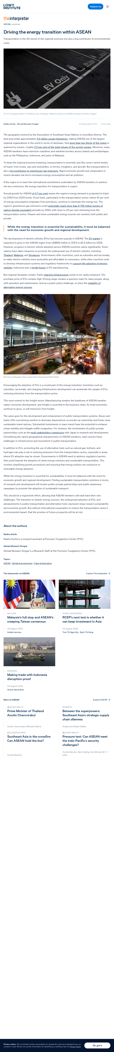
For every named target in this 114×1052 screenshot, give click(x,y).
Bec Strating (83, 752)
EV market (94, 238)
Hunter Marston (14, 755)
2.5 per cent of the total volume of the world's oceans (62, 147)
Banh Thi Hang (86, 632)
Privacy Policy (75, 1046)
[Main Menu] (107, 7)
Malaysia (18, 255)
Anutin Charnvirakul (16, 726)
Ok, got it (97, 1045)
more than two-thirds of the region (88, 142)
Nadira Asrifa (9, 124)
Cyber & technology (43, 563)
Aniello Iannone (14, 632)
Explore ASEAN (100, 699)
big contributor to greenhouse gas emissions (34, 170)
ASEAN (7, 24)
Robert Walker (79, 726)
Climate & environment (22, 563)
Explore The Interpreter (96, 573)
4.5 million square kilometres (52, 138)
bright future (39, 267)
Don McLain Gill (97, 752)
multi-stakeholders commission (47, 432)
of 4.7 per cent (40, 193)
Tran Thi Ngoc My (70, 632)
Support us (95, 6)
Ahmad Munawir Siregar (28, 124)
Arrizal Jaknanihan (15, 689)
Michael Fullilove (33, 726)
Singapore (34, 255)
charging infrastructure (56, 274)
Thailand (8, 255)
